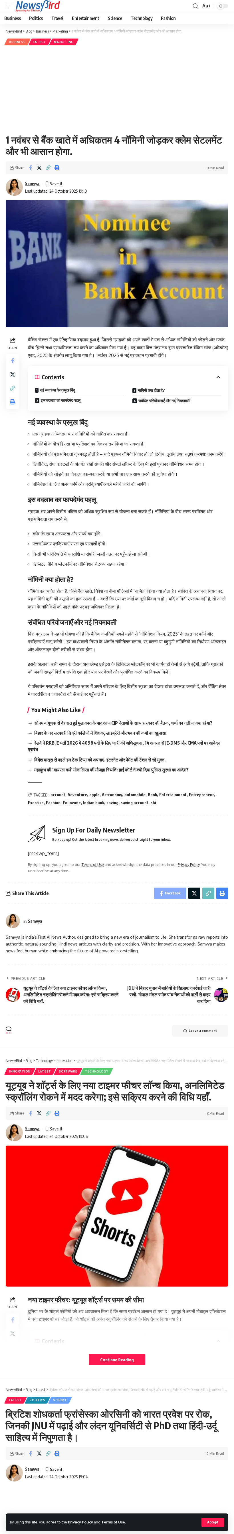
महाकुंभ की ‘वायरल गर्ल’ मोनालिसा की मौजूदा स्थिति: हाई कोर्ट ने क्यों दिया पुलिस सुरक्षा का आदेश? (111, 770)
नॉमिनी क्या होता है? (151, 390)
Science (60, 1400)
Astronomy (112, 794)
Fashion (53, 802)
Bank (152, 794)
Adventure (77, 794)
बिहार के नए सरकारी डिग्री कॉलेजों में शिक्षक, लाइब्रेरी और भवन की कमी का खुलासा (100, 733)
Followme (72, 802)
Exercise (36, 802)
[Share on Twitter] (39, 167)
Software (68, 1071)
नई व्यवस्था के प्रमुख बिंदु (57, 390)
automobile (135, 794)
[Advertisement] (117, 90)
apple (94, 794)
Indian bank (93, 802)
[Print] (57, 167)
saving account (134, 802)
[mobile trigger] (10, 6)
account (58, 794)
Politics (37, 1400)
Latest (39, 42)
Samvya (32, 183)
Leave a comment (203, 1031)
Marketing (64, 42)
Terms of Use (113, 1522)
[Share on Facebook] (30, 167)
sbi (153, 802)
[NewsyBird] (37, 6)
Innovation (20, 1071)
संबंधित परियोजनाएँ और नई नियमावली (164, 400)
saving (112, 802)
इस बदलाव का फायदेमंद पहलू (60, 400)
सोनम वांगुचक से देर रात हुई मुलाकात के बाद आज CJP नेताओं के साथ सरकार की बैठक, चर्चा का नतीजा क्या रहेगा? (123, 723)
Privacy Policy (80, 1522)
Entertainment (173, 794)
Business (17, 42)
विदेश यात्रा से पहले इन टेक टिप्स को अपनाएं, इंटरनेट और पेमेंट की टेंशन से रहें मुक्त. (100, 760)
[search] (195, 6)
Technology (96, 1071)
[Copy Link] (48, 167)
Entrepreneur (201, 794)
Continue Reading (117, 1359)
